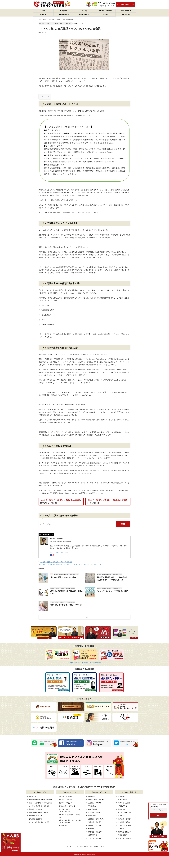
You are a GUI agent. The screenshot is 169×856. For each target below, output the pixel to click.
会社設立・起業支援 (65, 796)
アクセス (105, 14)
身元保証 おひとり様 (46, 564)
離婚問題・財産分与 (95, 832)
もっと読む (85, 617)
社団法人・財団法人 (95, 812)
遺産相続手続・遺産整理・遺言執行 (40, 799)
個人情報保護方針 (82, 846)
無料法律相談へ (109, 786)
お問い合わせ (94, 846)
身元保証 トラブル (69, 564)
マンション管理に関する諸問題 (39, 822)
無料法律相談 (126, 14)
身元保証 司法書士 (58, 564)
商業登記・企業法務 (65, 799)
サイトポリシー (70, 846)
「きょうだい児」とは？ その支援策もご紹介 (112, 591)
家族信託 (84, 11)
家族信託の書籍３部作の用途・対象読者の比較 (84, 662)
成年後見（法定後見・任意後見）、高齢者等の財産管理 (60, 501)
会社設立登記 (122, 799)
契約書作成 (92, 806)
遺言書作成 (92, 816)
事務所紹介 (63, 11)
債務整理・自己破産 (35, 816)
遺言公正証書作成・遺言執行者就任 (40, 803)
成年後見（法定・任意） (96, 819)
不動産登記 (32, 796)
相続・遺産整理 (126, 11)
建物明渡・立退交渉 (35, 819)
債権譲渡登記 (63, 826)
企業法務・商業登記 (124, 803)
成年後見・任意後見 (124, 819)
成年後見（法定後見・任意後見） (40, 806)
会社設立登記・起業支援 (96, 799)
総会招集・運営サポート (67, 803)
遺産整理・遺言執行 (95, 822)
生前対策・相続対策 (105, 11)
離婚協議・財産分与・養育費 (38, 812)
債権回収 (91, 828)
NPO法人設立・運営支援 (67, 806)
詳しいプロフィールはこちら (59, 552)
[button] (46, 96)
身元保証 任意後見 (81, 564)
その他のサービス (84, 14)
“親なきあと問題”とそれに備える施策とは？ (65, 577)
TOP (43, 11)
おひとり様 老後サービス (94, 564)
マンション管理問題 (95, 838)
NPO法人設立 (92, 809)
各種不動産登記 (64, 14)
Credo (102, 846)
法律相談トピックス (77, 23)
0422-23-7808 (94, 786)
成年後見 (43, 14)
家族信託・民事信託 (35, 809)
